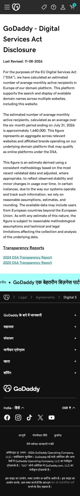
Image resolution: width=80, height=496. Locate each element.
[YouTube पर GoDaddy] (51, 420)
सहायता (9, 326)
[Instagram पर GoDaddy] (18, 420)
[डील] (44, 7)
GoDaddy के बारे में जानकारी (23, 315)
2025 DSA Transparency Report (27, 262)
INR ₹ (66, 408)
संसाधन (8, 338)
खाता (7, 361)
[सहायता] (53, 7)
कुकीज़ (57, 435)
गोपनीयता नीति (39, 435)
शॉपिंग (7, 372)
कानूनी (22, 435)
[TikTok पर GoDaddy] (29, 420)
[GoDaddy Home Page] (22, 388)
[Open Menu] (5, 7)
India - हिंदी (12, 408)
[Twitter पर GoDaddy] (40, 420)
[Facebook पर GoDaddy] (7, 420)
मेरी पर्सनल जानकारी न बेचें (40, 444)
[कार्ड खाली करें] (72, 7)
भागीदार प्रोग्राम (14, 349)
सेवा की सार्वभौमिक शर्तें (62, 482)
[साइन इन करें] (63, 7)
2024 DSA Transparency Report (27, 257)
